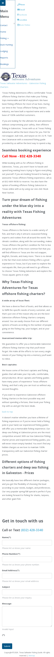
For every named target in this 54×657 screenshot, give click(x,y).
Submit (7, 646)
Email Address (10, 570)
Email (22, 10)
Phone (22, 4)
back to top (7, 411)
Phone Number (11, 553)
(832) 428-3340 (32, 530)
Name (6, 537)
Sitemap (32, 655)
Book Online (24, 25)
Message (6, 603)
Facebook (22, 15)
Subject (6, 587)
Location (23, 20)
